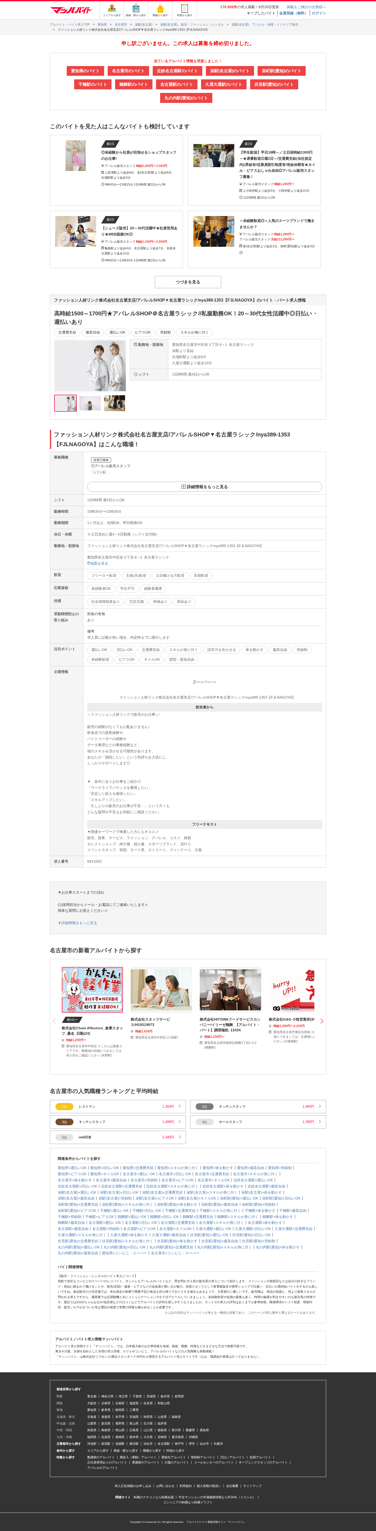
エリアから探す (98, 1450)
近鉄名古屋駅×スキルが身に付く (172, 1186)
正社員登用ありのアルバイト (107, 1462)
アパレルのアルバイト (102, 1468)
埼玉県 (123, 1396)
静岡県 (120, 1410)
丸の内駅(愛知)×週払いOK (79, 1247)
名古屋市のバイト (128, 71)
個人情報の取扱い (209, 1486)
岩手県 (120, 1417)
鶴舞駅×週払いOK (132, 1217)
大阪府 (91, 1403)
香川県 (176, 1430)
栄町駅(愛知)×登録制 (258, 1204)
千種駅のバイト (93, 84)
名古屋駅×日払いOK (141, 1222)
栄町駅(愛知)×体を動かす (177, 1204)
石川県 (148, 1423)
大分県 (148, 1437)
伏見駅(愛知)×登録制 (258, 1241)
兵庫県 (105, 1403)
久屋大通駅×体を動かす (129, 1235)
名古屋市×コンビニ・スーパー (175, 1253)
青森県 (105, 1417)
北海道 (91, 1417)
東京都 (91, 1396)
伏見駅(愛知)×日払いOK (251, 1235)
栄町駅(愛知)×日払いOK (281, 1198)
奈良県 (148, 1403)
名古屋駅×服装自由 (73, 1229)
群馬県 (179, 1396)
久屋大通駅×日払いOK (253, 1229)
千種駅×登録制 (69, 1217)
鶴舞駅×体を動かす (277, 1217)
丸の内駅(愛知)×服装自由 (78, 1253)
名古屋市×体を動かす (75, 1180)
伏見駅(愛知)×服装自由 (219, 1241)
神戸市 (179, 1444)
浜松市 (148, 1444)
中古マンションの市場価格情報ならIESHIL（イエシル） (217, 1497)
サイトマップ (252, 1486)
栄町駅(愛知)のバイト (281, 71)
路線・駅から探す (126, 1450)
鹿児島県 (178, 1437)
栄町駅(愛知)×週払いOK (239, 1198)
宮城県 (134, 1417)
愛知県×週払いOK (72, 1168)
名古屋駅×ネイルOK (175, 1229)
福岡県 (91, 1437)
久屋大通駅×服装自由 (169, 1235)
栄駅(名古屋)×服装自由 (76, 1198)
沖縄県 (193, 1437)
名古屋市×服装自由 (111, 1180)
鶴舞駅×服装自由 (71, 1222)
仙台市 (204, 1444)
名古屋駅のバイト (176, 84)
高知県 (204, 1430)
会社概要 (232, 1486)
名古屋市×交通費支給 (212, 1174)
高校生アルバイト (173, 1457)
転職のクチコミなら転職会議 (154, 1497)
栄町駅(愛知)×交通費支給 (78, 1204)
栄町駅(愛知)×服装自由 (219, 1204)
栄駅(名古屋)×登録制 (115, 1198)
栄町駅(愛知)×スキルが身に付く (127, 1204)
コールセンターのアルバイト (214, 1462)
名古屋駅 (164, 1444)
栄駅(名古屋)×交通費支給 (162, 1192)
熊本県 (134, 1437)
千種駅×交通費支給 (180, 1210)
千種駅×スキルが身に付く (220, 1210)
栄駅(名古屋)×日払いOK (119, 1192)
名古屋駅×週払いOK (105, 1222)
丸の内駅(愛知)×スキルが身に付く (224, 1247)
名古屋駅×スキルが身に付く (221, 1222)
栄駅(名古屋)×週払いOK (77, 1192)
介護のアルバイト (176, 1462)
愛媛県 (190, 1430)
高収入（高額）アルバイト (138, 1457)
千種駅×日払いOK (146, 1210)
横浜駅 (134, 1444)
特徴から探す (175, 1450)
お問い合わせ (165, 1486)
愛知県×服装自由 (250, 1168)
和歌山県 (164, 1403)
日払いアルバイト (232, 1457)
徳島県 (162, 1430)
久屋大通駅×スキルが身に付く (82, 1235)
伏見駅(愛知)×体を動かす (177, 1241)
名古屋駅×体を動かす (265, 1222)
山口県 (148, 1430)
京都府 (120, 1403)
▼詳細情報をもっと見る (77, 923)
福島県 (176, 1417)
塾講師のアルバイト (101, 1457)
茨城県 (151, 1396)
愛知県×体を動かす (218, 1168)
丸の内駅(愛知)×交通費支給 (171, 1247)
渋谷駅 (91, 1444)
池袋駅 (120, 1444)
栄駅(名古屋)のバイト (230, 71)
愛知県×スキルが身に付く (178, 1168)
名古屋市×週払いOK (139, 1174)
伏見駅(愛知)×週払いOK (209, 1235)
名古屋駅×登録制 (105, 1229)
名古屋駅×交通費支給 (178, 1222)
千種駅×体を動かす (260, 1210)
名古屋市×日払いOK (175, 1174)
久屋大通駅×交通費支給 (294, 1229)
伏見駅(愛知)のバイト (274, 84)
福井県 (162, 1423)
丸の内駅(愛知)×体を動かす (278, 1247)
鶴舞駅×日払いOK (164, 1217)
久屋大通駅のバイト (223, 84)
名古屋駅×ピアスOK (139, 1229)
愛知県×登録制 (280, 1168)
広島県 (134, 1430)
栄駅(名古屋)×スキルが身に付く (212, 1192)
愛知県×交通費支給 (138, 1168)
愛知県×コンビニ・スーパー (124, 1253)
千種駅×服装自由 (292, 1210)
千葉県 (137, 1396)
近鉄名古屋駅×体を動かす (223, 1186)
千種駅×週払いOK (114, 1210)
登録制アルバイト (203, 1457)
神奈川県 (107, 1396)
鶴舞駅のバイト (133, 84)
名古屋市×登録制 (144, 1180)
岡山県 (120, 1430)
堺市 (192, 1444)
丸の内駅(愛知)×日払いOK (125, 1247)
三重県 (134, 1410)
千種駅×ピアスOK (99, 1217)
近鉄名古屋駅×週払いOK (253, 1180)
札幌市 (218, 1444)
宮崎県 (162, 1437)
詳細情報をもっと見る (207, 487)
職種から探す (152, 1450)
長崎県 (120, 1437)
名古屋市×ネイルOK (213, 1180)
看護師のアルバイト (146, 1462)
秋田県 (148, 1417)
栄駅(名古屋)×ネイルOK (197, 1198)
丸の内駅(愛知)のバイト (186, 98)
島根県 (105, 1430)
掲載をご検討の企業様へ (306, 7)
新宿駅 (105, 1444)
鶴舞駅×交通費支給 (198, 1217)
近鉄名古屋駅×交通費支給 (121, 1186)
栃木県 (165, 1396)
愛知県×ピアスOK (72, 1174)
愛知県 (91, 1410)
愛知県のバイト (85, 71)
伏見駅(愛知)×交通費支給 (78, 1241)
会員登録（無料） (293, 13)
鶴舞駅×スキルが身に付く (238, 1217)
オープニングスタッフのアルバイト (263, 1462)
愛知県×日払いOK (104, 1168)
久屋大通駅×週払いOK (213, 1229)
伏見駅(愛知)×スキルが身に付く (127, 1241)
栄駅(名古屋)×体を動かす (261, 1192)
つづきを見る (188, 282)
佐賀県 (105, 1437)
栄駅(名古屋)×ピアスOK (155, 1198)
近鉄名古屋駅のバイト (177, 71)
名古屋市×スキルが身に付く (255, 1174)
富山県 (134, 1423)
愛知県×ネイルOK (104, 1174)
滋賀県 (134, 1403)
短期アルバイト (260, 1457)
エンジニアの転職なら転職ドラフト (188, 1502)
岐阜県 (105, 1410)
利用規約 (186, 1486)
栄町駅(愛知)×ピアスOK (77, 1210)
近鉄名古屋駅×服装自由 (266, 1186)
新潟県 (105, 1423)
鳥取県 (91, 1430)
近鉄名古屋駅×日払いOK (77, 1186)
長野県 (120, 1423)
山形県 (162, 1417)
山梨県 (91, 1423)
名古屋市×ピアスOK (177, 1180)
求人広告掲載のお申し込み (133, 1486)
